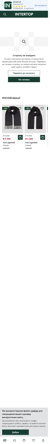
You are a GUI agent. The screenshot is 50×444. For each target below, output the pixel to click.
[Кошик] (24, 440)
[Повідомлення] (43, 14)
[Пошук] (4, 14)
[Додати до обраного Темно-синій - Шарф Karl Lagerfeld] (19, 108)
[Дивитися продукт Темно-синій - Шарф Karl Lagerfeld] (12, 119)
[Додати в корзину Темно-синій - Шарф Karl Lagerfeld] (20, 137)
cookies (34, 411)
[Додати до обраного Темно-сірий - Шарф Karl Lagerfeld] (42, 108)
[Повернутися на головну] (24, 14)
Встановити (41, 5)
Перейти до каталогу (24, 73)
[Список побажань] (33, 440)
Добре (15, 432)
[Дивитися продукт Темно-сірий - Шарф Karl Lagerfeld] (35, 119)
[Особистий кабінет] (43, 440)
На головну (24, 79)
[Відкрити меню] (14, 440)
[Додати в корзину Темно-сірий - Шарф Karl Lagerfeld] (42, 137)
